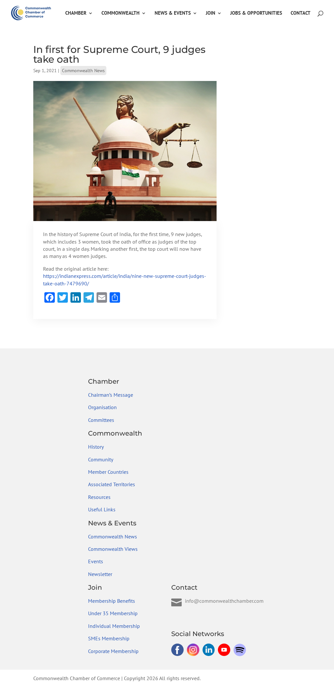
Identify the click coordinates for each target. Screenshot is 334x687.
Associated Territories (111, 484)
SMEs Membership (108, 638)
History (96, 446)
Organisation (102, 407)
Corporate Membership (113, 651)
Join (210, 13)
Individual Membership (114, 626)
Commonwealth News (83, 70)
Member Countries (108, 472)
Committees (101, 420)
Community (100, 459)
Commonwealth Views (113, 549)
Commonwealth (120, 13)
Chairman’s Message (110, 394)
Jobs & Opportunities (256, 13)
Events (95, 561)
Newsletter (100, 574)
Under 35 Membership (113, 613)
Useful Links (101, 509)
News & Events (173, 13)
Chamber (75, 13)
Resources (99, 497)
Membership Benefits (111, 601)
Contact (301, 13)
